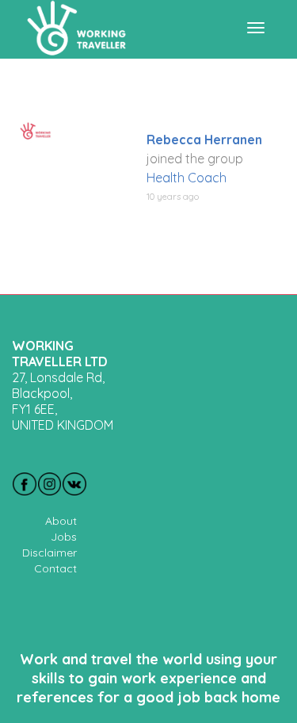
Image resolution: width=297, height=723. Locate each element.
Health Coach (187, 178)
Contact (55, 568)
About (61, 521)
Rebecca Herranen (204, 139)
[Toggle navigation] (255, 27)
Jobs (64, 537)
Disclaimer (49, 552)
